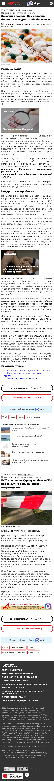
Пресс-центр (30, 677)
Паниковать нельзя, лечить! (21, 378)
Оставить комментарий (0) (27, 628)
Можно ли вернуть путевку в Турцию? (27, 436)
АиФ (20, 526)
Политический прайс (13, 697)
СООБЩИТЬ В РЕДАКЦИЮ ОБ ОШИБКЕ (21, 700)
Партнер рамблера (37, 769)
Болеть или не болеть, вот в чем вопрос (27, 370)
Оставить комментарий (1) (27, 398)
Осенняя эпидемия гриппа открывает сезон (29, 452)
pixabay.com (6, 64)
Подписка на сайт (12, 677)
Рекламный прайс (12, 670)
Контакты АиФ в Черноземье (17, 673)
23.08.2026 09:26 (8, 474)
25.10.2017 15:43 (7, 10)
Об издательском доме (15, 680)
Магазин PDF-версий (13, 688)
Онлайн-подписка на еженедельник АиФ (24, 684)
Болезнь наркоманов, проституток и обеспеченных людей (26, 445)
